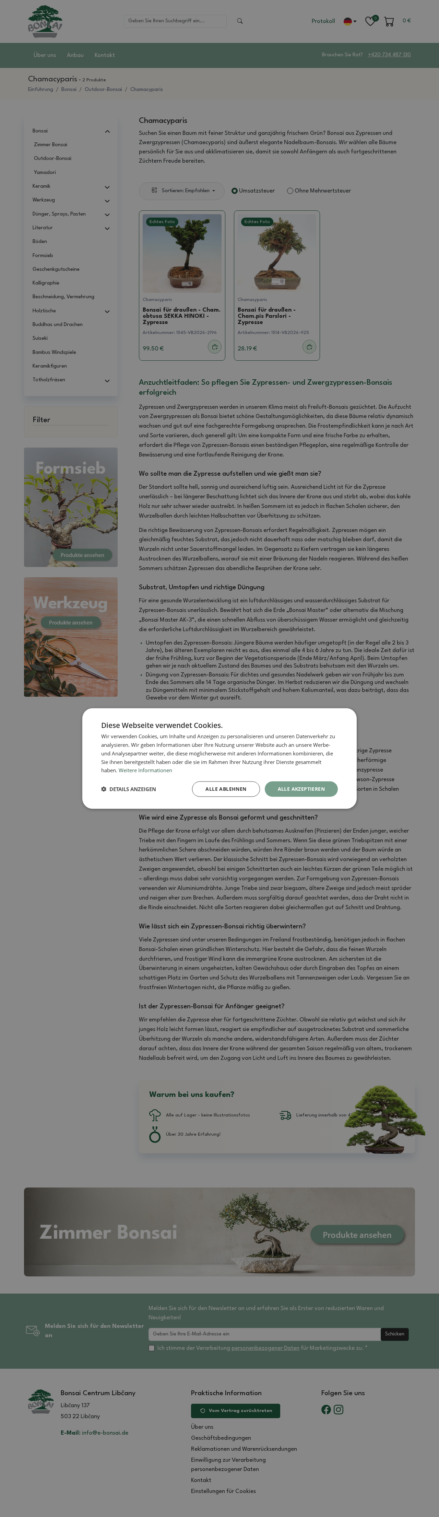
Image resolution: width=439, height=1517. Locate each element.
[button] (128, 789)
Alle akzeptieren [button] (301, 789)
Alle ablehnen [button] (225, 789)
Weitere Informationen (145, 770)
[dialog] (219, 758)
